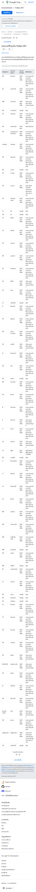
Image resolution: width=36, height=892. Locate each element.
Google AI (4, 872)
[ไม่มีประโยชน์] (16, 37)
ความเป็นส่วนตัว (12, 883)
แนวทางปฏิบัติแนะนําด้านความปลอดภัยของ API (13, 811)
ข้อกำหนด (3, 883)
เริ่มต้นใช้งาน (7, 12)
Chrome (3, 863)
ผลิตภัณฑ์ (10, 32)
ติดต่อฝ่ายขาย (19, 12)
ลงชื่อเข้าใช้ (31, 2)
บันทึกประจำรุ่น (5, 53)
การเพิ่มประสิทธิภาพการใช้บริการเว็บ (10, 814)
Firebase (3, 866)
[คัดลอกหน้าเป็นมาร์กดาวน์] (9, 49)
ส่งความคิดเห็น (7, 42)
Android (3, 822)
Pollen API (19, 8)
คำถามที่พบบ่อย (5, 805)
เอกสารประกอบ (7, 34)
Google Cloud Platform (8, 869)
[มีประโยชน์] (13, 37)
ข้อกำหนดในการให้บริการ (7, 848)
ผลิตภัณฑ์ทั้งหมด (5, 875)
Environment (6, 8)
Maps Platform (19, 2)
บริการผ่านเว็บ (5, 831)
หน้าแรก (3, 32)
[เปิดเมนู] (3, 2)
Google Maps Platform (21, 32)
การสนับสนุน (4, 846)
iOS (2, 825)
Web (2, 828)
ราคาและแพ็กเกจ (5, 840)
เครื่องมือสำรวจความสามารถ (8, 808)
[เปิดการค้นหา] (25, 2)
